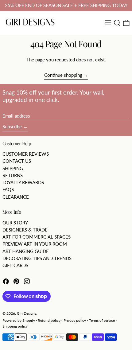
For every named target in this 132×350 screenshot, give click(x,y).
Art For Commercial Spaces (36, 236)
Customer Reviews (25, 154)
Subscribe (12, 126)
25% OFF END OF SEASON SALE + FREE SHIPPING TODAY (66, 5)
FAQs (8, 189)
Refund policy (49, 320)
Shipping (12, 168)
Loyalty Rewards (23, 182)
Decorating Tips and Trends (37, 258)
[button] (117, 23)
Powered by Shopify (18, 320)
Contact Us (16, 161)
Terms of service (102, 320)
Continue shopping (63, 75)
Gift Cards (15, 265)
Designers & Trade (25, 229)
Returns (12, 175)
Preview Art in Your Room (34, 244)
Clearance (15, 197)
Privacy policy (75, 320)
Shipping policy (15, 326)
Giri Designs (26, 313)
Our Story (15, 222)
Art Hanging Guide (25, 251)
